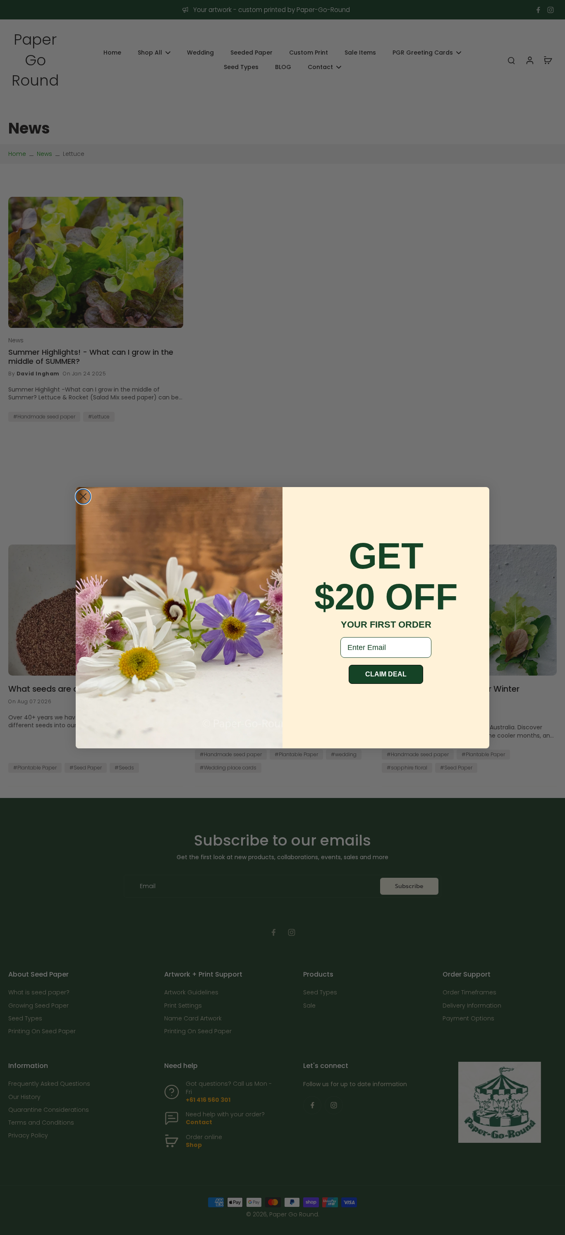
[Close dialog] (83, 496)
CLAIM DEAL (386, 674)
